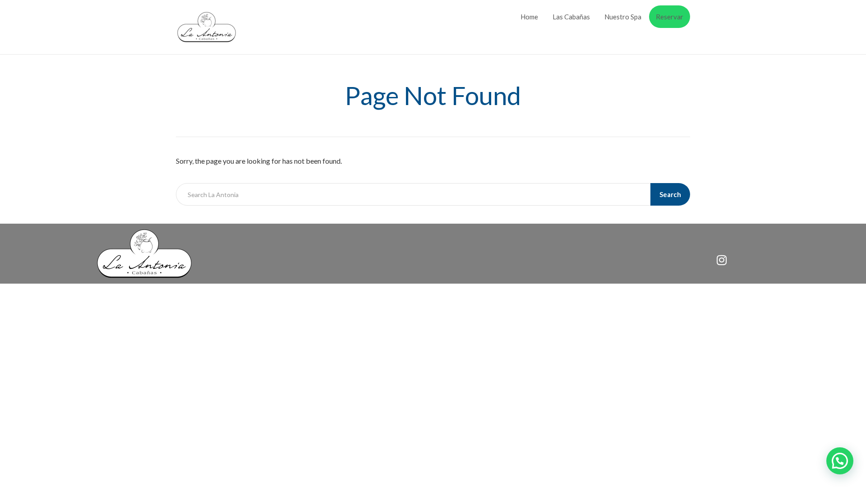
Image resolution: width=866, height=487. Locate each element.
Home (529, 17)
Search (670, 194)
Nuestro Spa (622, 17)
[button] (839, 460)
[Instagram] (721, 259)
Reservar (669, 17)
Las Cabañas (571, 17)
